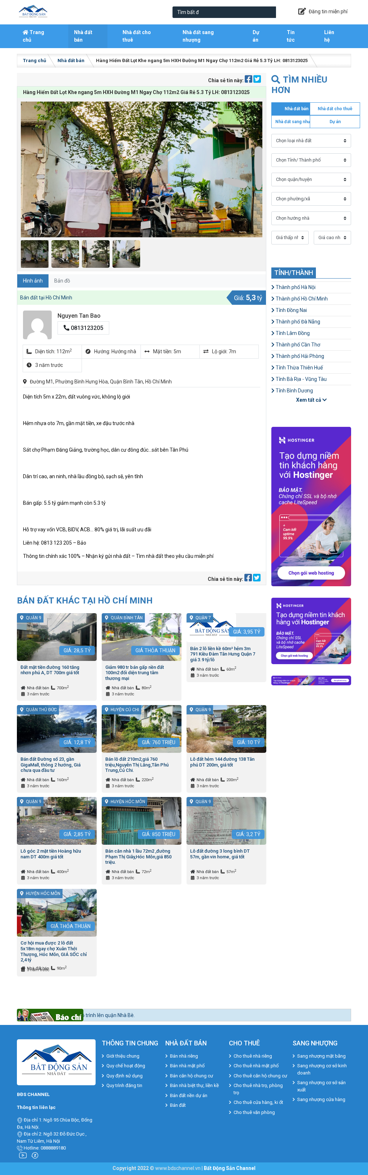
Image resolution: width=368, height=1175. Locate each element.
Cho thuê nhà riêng (253, 1056)
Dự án (256, 36)
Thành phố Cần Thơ (297, 345)
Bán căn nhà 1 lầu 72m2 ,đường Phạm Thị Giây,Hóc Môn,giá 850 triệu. (138, 856)
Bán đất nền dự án (188, 1095)
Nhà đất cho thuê (137, 36)
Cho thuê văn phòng (254, 1112)
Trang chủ (33, 36)
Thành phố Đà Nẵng (297, 322)
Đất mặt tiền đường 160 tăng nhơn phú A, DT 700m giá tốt (49, 670)
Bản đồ (62, 281)
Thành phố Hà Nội (295, 287)
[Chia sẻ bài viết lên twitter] (257, 80)
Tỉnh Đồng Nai (291, 310)
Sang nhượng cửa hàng (321, 1099)
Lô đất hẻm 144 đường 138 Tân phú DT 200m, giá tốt (222, 762)
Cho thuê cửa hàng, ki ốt (258, 1102)
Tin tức (291, 36)
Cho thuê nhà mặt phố (256, 1065)
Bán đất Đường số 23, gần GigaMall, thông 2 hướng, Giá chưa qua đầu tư (50, 764)
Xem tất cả (309, 400)
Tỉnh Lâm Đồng (292, 333)
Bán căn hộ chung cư (191, 1075)
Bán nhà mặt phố (187, 1065)
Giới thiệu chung (122, 1056)
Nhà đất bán (83, 36)
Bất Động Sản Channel (230, 1168)
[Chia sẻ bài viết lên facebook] (249, 80)
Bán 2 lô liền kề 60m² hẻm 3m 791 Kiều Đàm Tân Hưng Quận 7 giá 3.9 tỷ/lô (222, 654)
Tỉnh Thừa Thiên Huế (299, 367)
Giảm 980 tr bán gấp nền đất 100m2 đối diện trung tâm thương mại (134, 673)
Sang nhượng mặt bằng (321, 1056)
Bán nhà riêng (184, 1056)
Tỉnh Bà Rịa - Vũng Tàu (301, 379)
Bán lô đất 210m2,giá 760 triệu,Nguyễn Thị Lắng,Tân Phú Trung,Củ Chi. (137, 764)
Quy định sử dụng (124, 1075)
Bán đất (178, 1105)
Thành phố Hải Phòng (299, 356)
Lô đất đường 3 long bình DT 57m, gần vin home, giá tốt (220, 853)
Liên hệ (329, 36)
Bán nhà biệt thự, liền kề (194, 1085)
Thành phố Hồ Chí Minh (301, 299)
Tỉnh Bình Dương (294, 390)
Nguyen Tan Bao (79, 315)
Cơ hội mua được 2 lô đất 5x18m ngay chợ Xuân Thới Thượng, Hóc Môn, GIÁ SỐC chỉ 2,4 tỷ (53, 951)
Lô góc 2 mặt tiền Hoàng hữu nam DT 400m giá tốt (50, 853)
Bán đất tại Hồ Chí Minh (46, 297)
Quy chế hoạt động (125, 1065)
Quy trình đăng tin (124, 1085)
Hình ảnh (33, 281)
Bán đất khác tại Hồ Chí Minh (85, 600)
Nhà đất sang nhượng (198, 36)
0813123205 (86, 328)
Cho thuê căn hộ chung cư (260, 1075)
